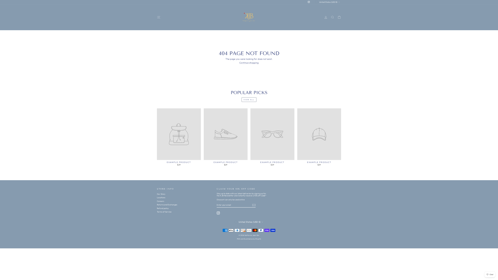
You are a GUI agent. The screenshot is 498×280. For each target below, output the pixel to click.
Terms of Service (164, 212)
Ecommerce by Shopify (252, 239)
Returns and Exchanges (167, 205)
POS (238, 239)
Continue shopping (249, 63)
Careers (160, 201)
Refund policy (163, 208)
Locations (161, 197)
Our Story (161, 194)
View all (249, 100)
